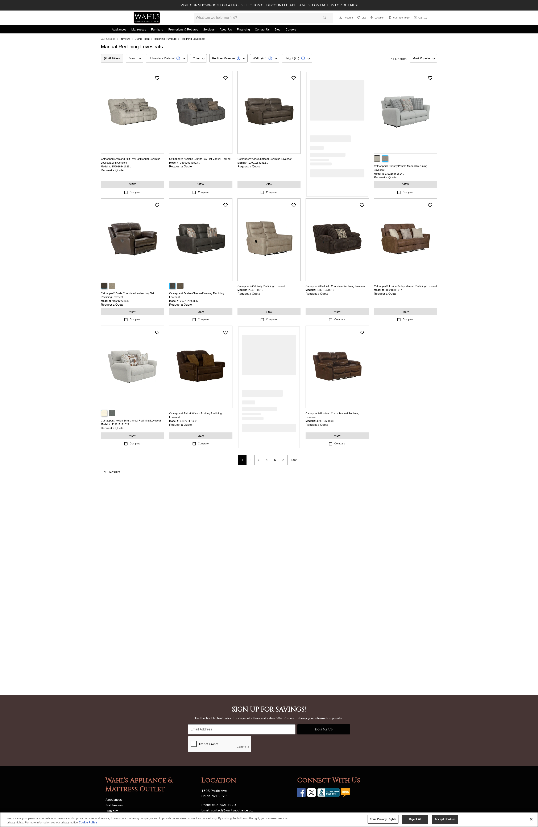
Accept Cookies (445, 819)
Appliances (119, 29)
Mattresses (138, 29)
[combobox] (134, 58)
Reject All (415, 819)
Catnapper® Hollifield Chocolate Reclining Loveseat (335, 286)
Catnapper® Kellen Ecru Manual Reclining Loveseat (131, 420)
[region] (269, 819)
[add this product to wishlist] (157, 78)
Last (294, 459)
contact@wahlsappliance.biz (232, 810)
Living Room (142, 38)
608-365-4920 (224, 805)
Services (209, 29)
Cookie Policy (88, 822)
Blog (278, 29)
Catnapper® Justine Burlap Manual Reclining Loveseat (405, 286)
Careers (291, 29)
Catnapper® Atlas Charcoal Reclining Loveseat (264, 159)
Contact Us (262, 29)
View (132, 184)
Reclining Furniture (165, 38)
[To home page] (146, 17)
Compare (135, 192)
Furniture (157, 29)
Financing (243, 29)
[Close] (531, 819)
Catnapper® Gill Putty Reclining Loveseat (261, 286)
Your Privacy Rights (383, 819)
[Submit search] (324, 17)
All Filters (114, 58)
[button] (340, 17)
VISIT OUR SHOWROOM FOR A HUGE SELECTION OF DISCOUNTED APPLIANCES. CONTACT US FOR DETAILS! (269, 5)
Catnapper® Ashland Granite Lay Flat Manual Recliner (200, 159)
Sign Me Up (323, 730)
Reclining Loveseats (193, 38)
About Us (226, 29)
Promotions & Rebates (183, 29)
